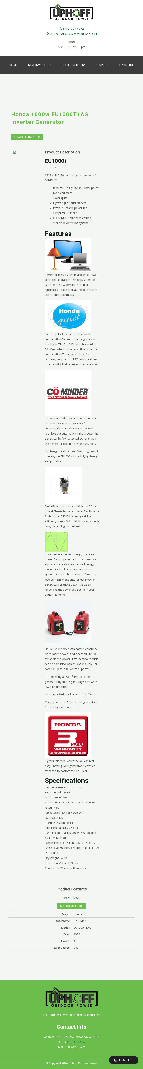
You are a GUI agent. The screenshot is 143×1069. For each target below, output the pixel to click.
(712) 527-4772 (76, 1042)
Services (102, 65)
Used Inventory (74, 65)
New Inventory (39, 65)
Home (13, 65)
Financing (126, 65)
